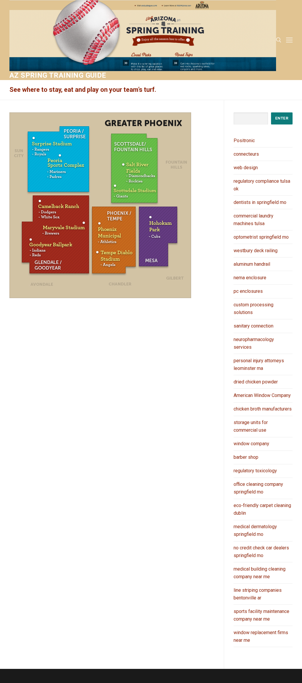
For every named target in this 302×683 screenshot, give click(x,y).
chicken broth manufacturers (263, 409)
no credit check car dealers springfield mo (261, 551)
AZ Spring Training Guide (57, 75)
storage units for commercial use (251, 426)
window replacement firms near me (261, 636)
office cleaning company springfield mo (258, 488)
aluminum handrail (252, 264)
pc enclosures (248, 291)
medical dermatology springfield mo (255, 530)
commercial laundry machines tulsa (253, 219)
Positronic (244, 140)
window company (251, 443)
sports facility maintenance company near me (261, 615)
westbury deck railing (256, 250)
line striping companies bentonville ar (258, 594)
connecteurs (246, 154)
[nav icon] (289, 40)
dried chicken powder (256, 382)
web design (246, 167)
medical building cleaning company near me (259, 572)
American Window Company (262, 395)
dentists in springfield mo (260, 202)
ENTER (282, 118)
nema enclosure (250, 277)
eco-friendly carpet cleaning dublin (262, 509)
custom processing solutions (253, 308)
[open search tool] (278, 40)
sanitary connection (253, 326)
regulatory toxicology (255, 470)
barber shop (246, 457)
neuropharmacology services (254, 343)
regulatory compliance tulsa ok (262, 185)
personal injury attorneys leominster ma (259, 364)
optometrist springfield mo (261, 237)
